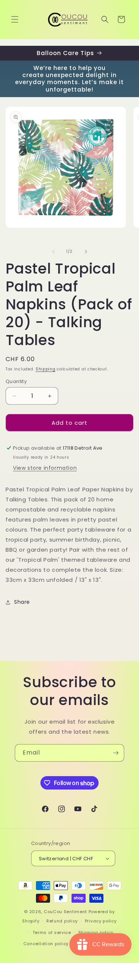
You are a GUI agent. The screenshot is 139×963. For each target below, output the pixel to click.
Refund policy (62, 921)
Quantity (16, 381)
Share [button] (22, 602)
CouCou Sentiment (65, 912)
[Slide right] (86, 251)
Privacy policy (101, 921)
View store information (45, 468)
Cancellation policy (46, 944)
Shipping (46, 369)
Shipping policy (96, 932)
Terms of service (52, 932)
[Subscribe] (115, 753)
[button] (15, 19)
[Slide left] (53, 251)
